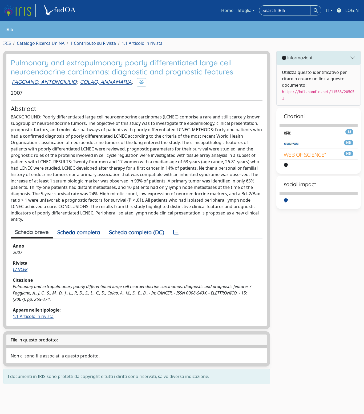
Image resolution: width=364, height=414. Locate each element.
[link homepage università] (61, 10)
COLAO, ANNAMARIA (106, 81)
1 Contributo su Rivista (93, 43)
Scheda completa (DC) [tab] (136, 232)
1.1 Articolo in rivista (142, 43)
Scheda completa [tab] (78, 232)
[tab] (176, 232)
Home (227, 10)
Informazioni (299, 57)
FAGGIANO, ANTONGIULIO (44, 81)
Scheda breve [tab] (31, 232)
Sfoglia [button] (245, 10)
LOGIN (352, 10)
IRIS (7, 43)
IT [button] (327, 10)
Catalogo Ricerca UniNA (40, 43)
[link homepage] (19, 10)
